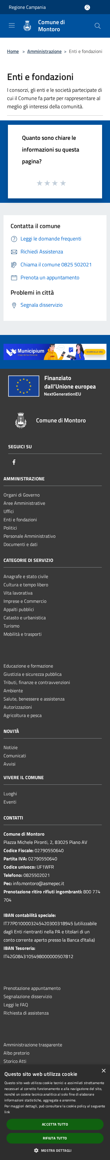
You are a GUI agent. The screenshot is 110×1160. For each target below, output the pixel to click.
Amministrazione (44, 51)
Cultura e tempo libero (26, 584)
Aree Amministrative (24, 503)
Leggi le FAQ (16, 1004)
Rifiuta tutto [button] (55, 1138)
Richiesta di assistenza (26, 1012)
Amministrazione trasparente (33, 1044)
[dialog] (55, 1112)
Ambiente (13, 690)
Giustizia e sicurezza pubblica (33, 674)
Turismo (11, 625)
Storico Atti (15, 1061)
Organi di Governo (22, 494)
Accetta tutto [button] (55, 1124)
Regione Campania (27, 7)
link (7, 1112)
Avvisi (10, 763)
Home (13, 51)
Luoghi (10, 793)
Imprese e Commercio (25, 601)
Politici (10, 527)
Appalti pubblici (19, 609)
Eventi (10, 801)
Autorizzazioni (18, 707)
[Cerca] (97, 25)
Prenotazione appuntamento (32, 988)
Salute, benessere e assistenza (34, 698)
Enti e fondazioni (20, 519)
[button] (54, 1150)
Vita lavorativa (18, 592)
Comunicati (15, 755)
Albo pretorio (16, 1052)
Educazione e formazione (28, 665)
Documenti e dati (21, 544)
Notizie (11, 747)
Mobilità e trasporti (23, 634)
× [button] (103, 1071)
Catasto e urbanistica (25, 617)
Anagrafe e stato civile (26, 576)
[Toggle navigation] (11, 25)
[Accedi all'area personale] (87, 7)
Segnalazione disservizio (28, 996)
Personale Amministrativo (29, 536)
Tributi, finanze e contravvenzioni (37, 682)
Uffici (9, 511)
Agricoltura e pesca (23, 715)
